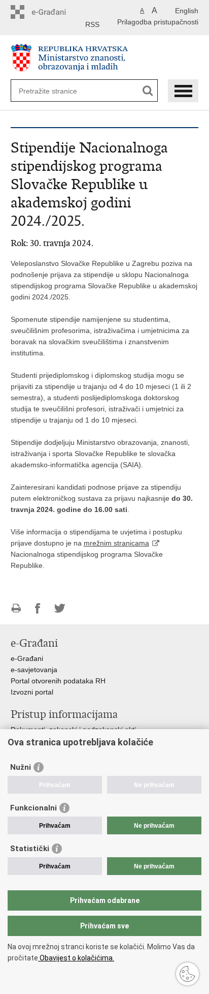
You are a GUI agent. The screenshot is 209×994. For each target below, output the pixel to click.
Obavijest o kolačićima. (76, 958)
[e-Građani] (54, 12)
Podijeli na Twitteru (59, 608)
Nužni (20, 767)
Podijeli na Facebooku (37, 608)
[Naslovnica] (105, 58)
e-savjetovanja (34, 670)
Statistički (29, 848)
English (186, 11)
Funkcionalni (33, 807)
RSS (92, 24)
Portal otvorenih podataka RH (58, 681)
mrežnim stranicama (116, 543)
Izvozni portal (32, 692)
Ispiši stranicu (16, 608)
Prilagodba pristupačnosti (157, 22)
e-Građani (27, 658)
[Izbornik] (183, 90)
